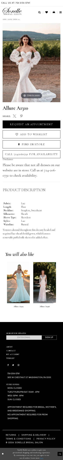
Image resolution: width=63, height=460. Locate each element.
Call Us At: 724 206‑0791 (15, 3)
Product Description (24, 190)
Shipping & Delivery (34, 435)
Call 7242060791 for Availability (31, 154)
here (41, 458)
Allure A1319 (18, 306)
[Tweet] (14, 116)
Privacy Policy (46, 439)
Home (4, 19)
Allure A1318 (45, 306)
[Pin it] (21, 116)
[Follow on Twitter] (13, 365)
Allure (9, 19)
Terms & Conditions (18, 439)
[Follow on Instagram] (18, 365)
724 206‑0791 (14, 374)
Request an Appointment (31, 124)
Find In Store (33, 144)
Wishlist (10, 358)
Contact (11, 351)
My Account (12, 354)
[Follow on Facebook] (8, 365)
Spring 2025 (16, 19)
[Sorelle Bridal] (12, 11)
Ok (60, 454)
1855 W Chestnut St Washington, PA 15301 (29, 378)
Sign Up (49, 338)
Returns (11, 435)
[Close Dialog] (3, 453)
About (9, 347)
